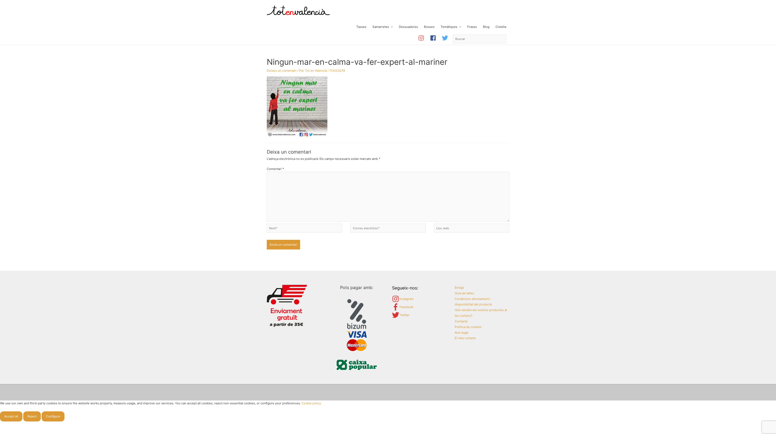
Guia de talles (464, 293)
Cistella (501, 27)
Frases (472, 27)
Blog (486, 27)
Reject (32, 416)
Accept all (11, 416)
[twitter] (446, 38)
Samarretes (380, 27)
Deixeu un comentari (281, 70)
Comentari (275, 169)
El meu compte (465, 338)
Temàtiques (449, 27)
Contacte (461, 321)
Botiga (459, 287)
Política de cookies (468, 327)
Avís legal (461, 332)
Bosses (429, 27)
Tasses (361, 27)
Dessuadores (408, 27)
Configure (53, 416)
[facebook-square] (436, 38)
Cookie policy (311, 403)
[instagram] (424, 38)
